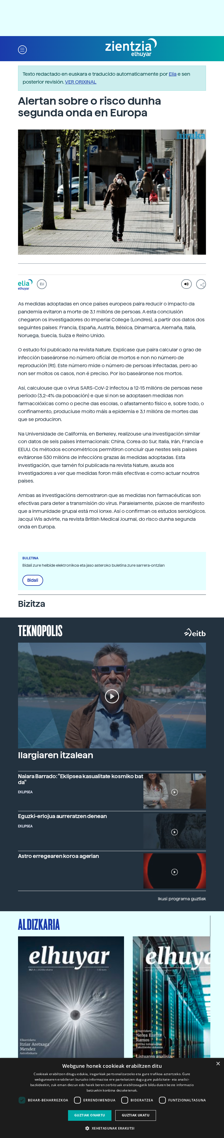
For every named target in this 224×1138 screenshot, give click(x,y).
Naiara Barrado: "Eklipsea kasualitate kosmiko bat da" (80, 779)
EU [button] (42, 284)
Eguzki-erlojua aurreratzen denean (62, 816)
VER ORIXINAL (80, 82)
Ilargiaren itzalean (55, 755)
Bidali (32, 580)
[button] (22, 49)
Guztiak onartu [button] (89, 1115)
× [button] (218, 1064)
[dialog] (112, 1098)
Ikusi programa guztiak (182, 898)
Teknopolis (40, 630)
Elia (172, 74)
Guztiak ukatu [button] (135, 1115)
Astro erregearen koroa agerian (58, 856)
